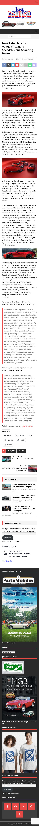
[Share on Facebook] (4, 65)
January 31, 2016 (18, 513)
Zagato (21, 451)
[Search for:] (19, 36)
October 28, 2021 (19, 500)
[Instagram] (31, 806)
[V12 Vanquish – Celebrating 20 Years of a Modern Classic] (6, 497)
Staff (18, 59)
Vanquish (11, 451)
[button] (36, 2)
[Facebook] (7, 806)
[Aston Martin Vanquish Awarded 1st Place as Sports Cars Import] (6, 508)
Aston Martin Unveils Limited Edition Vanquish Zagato (23, 486)
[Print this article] (26, 65)
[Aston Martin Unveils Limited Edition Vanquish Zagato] (6, 487)
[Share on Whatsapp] (30, 65)
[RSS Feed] (19, 814)
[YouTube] (15, 806)
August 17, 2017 (9, 59)
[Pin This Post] (17, 65)
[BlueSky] (23, 806)
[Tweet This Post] (8, 65)
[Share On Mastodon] (34, 65)
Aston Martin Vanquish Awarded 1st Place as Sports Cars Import (23, 508)
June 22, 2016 (18, 489)
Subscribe (7, 538)
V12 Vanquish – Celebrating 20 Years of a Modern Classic (24, 496)
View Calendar (7, 561)
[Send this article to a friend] (21, 65)
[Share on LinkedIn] (13, 65)
